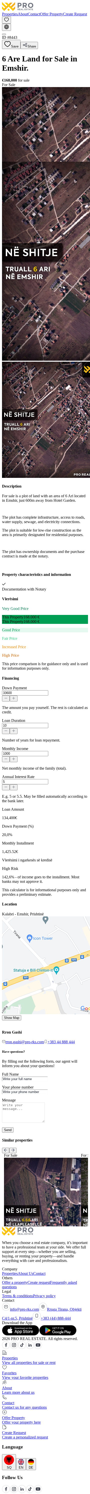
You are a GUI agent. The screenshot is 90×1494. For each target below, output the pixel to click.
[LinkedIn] (30, 1347)
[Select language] (6, 27)
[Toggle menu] (4, 34)
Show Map (11, 1018)
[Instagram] (14, 1347)
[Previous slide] (5, 1150)
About (23, 14)
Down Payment (14, 688)
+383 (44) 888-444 (56, 1318)
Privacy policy (44, 1296)
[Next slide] (12, 1150)
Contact (34, 14)
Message (9, 1100)
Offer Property (51, 14)
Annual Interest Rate (18, 777)
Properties (10, 14)
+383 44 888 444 (61, 1042)
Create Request (75, 14)
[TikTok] (22, 1347)
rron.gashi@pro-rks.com (25, 1042)
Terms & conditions (17, 1296)
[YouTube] (38, 1347)
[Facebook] (6, 1347)
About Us (25, 1273)
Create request (39, 1282)
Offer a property (15, 1282)
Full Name (10, 1074)
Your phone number (18, 1087)
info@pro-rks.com (24, 1309)
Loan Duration (13, 720)
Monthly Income (15, 749)
